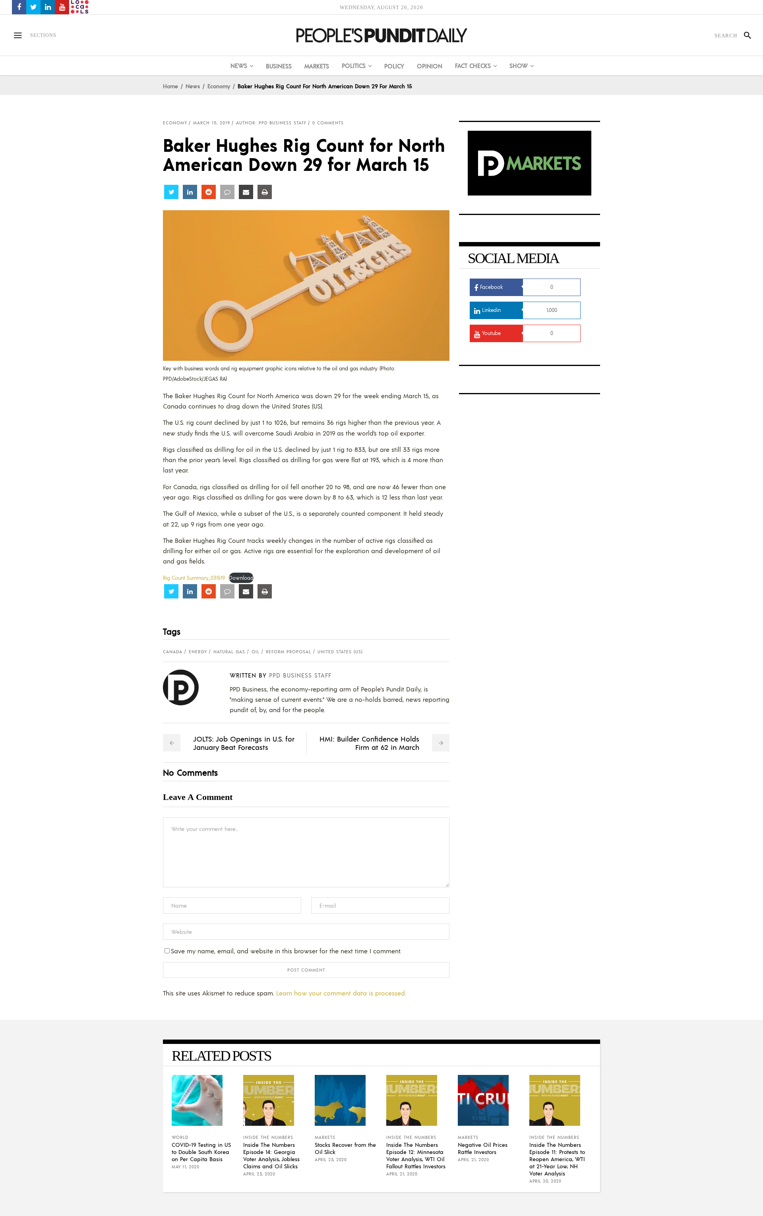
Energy (198, 651)
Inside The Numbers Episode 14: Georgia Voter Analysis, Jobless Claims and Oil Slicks (271, 1155)
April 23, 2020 (259, 1174)
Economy (218, 85)
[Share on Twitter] (171, 192)
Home (170, 85)
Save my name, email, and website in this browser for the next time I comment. (286, 951)
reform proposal (288, 651)
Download (241, 578)
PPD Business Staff (300, 675)
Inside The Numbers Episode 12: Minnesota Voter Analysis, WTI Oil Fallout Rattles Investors (415, 1155)
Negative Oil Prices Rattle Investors (482, 1148)
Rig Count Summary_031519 (194, 578)
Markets (325, 1137)
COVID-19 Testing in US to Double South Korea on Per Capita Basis (201, 1151)
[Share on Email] (246, 192)
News (193, 85)
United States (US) (340, 651)
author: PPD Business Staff (271, 123)
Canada (172, 651)
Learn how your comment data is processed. (341, 993)
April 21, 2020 (401, 1174)
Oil (255, 651)
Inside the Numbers (268, 1137)
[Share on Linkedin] (190, 192)
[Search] (744, 35)
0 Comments (328, 123)
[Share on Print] (265, 192)
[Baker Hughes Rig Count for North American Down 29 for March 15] (187, 687)
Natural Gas (229, 651)
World (180, 1137)
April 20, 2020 (545, 1181)
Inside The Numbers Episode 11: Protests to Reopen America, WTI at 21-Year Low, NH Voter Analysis (557, 1159)
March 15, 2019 (211, 123)
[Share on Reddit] (208, 192)
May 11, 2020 (185, 1167)
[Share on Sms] (227, 192)
